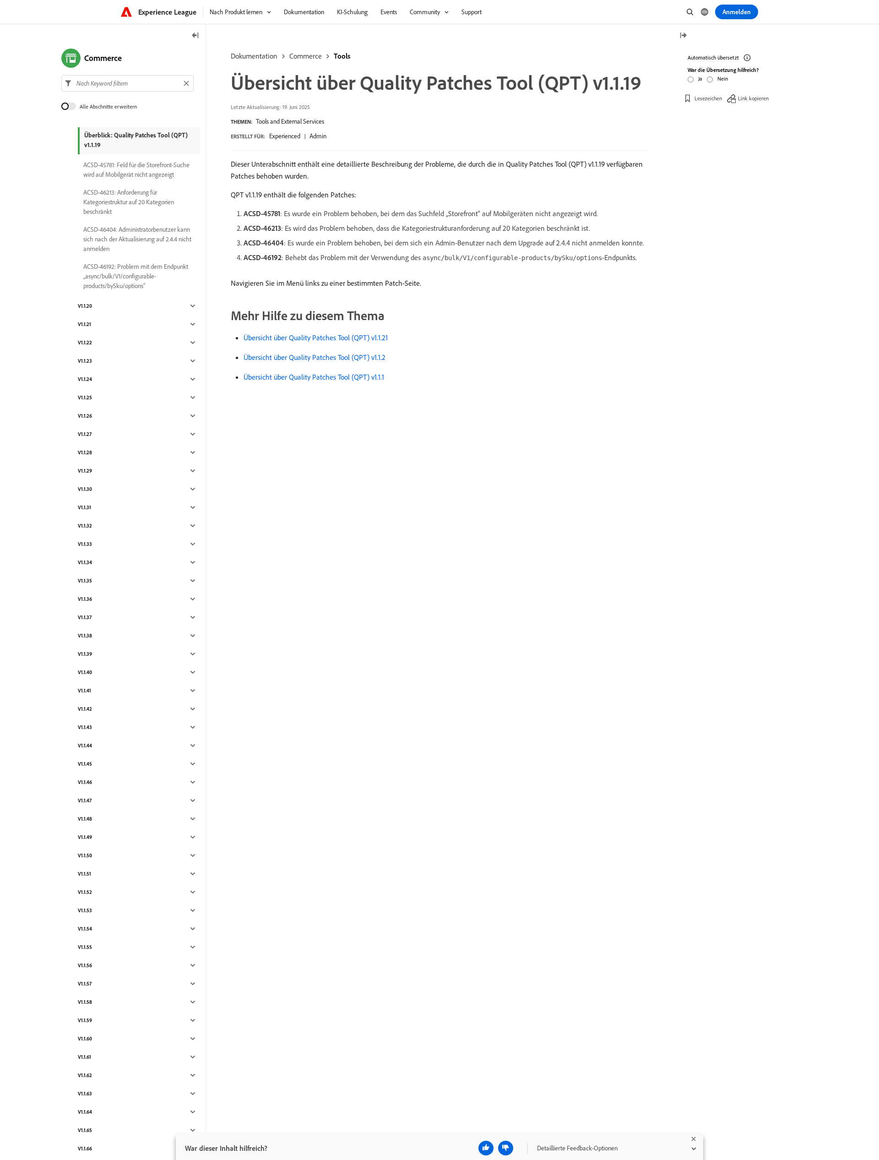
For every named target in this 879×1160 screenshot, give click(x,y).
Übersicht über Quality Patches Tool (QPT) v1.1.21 (316, 337)
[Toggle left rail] (195, 36)
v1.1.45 (85, 764)
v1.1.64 (85, 1112)
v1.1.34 (85, 562)
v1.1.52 (85, 892)
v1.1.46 (85, 782)
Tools (342, 55)
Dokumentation (254, 55)
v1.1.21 (84, 324)
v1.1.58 (85, 1002)
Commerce (305, 55)
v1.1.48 (85, 819)
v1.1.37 (85, 617)
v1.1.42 (85, 709)
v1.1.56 (85, 965)
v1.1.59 (85, 1020)
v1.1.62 (85, 1075)
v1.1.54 (85, 929)
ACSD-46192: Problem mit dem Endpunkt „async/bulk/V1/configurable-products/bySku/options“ (135, 276)
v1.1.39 (85, 654)
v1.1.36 (85, 599)
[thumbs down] (505, 1148)
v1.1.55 (85, 947)
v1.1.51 (84, 874)
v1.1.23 (85, 361)
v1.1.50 (85, 855)
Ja (700, 78)
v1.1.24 (85, 379)
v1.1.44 (85, 745)
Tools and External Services (290, 121)
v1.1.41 (84, 690)
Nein (722, 78)
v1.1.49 (85, 837)
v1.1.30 (85, 489)
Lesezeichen (708, 98)
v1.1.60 (85, 1038)
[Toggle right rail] (683, 36)
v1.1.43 (85, 727)
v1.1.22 (85, 342)
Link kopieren (753, 98)
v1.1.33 (85, 544)
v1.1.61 (84, 1057)
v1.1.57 (85, 983)
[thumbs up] (486, 1148)
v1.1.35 (85, 580)
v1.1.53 (85, 910)
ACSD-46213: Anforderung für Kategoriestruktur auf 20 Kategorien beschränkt (128, 202)
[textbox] (127, 83)
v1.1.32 (85, 526)
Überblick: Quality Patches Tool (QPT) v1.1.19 (136, 140)
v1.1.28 (85, 452)
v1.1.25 (85, 397)
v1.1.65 (85, 1130)
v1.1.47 (85, 800)
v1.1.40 (85, 672)
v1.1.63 (85, 1093)
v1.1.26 (85, 416)
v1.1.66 (85, 1148)
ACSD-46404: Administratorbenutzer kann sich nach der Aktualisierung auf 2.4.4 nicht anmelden (137, 239)
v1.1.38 (85, 635)
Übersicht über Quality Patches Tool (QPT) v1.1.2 (314, 357)
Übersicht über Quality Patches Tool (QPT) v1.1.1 (314, 376)
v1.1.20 (85, 306)
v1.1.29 (85, 471)
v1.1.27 (85, 434)
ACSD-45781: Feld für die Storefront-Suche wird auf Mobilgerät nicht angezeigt (136, 170)
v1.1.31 (84, 507)
